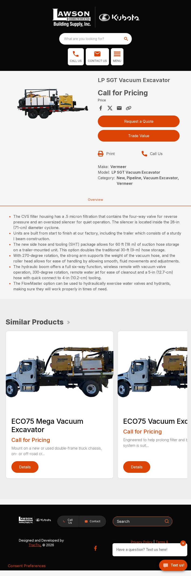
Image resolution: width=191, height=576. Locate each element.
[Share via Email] (119, 108)
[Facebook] (95, 548)
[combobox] (95, 38)
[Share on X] (110, 108)
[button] (76, 56)
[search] (126, 38)
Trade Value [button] (138, 135)
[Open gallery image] (52, 103)
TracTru (35, 545)
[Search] (167, 521)
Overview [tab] (95, 200)
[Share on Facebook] (100, 108)
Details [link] (25, 467)
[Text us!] (173, 566)
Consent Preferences (27, 565)
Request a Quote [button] (138, 121)
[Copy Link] (128, 108)
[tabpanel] (52, 104)
